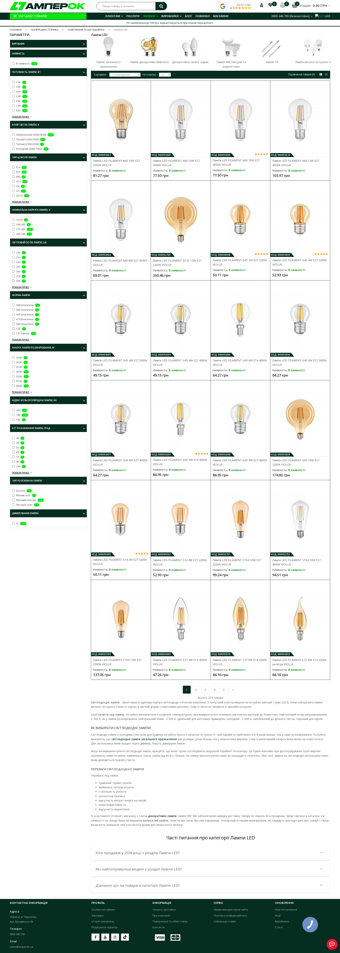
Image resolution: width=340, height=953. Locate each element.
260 (20, 271)
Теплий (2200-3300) (30, 139)
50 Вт (21, 376)
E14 (20, 167)
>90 (20, 419)
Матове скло (25, 495)
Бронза (23, 490)
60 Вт (21, 386)
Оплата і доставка (164, 909)
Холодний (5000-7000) (31, 149)
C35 (20, 328)
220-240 (23, 234)
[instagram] (115, 937)
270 (20, 276)
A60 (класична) (27, 305)
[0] (270, 8)
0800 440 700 (17, 934)
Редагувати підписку (104, 927)
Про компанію (161, 915)
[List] (326, 74)
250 (20, 266)
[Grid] (321, 74)
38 (19, 443)
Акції (278, 915)
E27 (20, 172)
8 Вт (21, 110)
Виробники (282, 921)
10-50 (21, 219)
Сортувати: (100, 74)
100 (20, 466)
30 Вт (21, 362)
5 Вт (21, 96)
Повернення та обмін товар (170, 921)
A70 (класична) (27, 319)
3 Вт (20, 87)
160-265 (22, 224)
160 (20, 252)
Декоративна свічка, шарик (190, 62)
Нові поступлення (286, 909)
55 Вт (21, 381)
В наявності (26, 63)
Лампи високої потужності (313, 62)
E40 (20, 176)
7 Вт (21, 106)
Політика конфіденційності (230, 915)
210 (20, 257)
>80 (21, 410)
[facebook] (95, 937)
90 (19, 461)
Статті (279, 927)
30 (19, 438)
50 (19, 447)
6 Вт (21, 101)
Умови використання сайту (231, 909)
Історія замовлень (102, 921)
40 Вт (21, 371)
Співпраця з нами (225, 921)
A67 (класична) (27, 314)
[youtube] (105, 937)
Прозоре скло (27, 504)
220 (20, 262)
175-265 (24, 229)
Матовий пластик (29, 500)
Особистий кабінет (103, 909)
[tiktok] (125, 937)
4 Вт (21, 91)
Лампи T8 (272, 62)
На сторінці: (149, 74)
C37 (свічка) (25, 333)
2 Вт (20, 82)
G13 (21, 181)
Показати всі (21, 117)
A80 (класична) (27, 324)
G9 (20, 191)
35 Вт (21, 367)
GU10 (22, 195)
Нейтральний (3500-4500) (34, 134)
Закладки (97, 915)
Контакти (158, 927)
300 (20, 281)
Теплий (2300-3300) (29, 144)
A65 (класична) (27, 310)
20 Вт (21, 357)
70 (19, 457)
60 (19, 452)
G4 (19, 186)
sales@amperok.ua (21, 946)
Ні (20, 523)
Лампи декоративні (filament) (149, 62)
